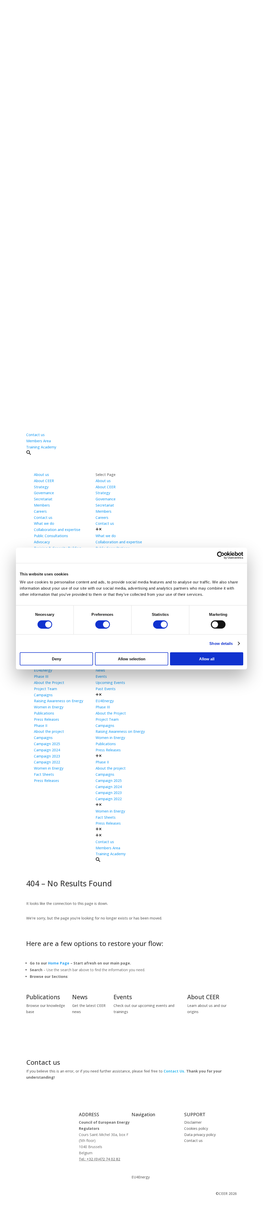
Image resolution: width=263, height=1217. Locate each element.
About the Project (49, 682)
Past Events (106, 688)
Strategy (41, 486)
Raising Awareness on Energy (58, 700)
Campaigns (43, 694)
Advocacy (42, 541)
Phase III (41, 676)
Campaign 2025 (47, 743)
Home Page (58, 963)
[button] (28, 453)
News (100, 670)
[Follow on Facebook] (51, 1195)
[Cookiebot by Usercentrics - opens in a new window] (220, 555)
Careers (40, 511)
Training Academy (41, 447)
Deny (56, 659)
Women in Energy (48, 707)
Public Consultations (51, 535)
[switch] (102, 624)
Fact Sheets (44, 774)
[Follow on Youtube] (61, 1195)
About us (139, 1122)
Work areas (141, 1141)
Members (42, 505)
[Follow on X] (30, 1195)
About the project (49, 731)
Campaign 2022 (47, 762)
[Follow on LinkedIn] (40, 1195)
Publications (44, 713)
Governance (44, 492)
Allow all (206, 659)
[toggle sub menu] (98, 529)
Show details (221, 643)
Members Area (38, 440)
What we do (142, 1132)
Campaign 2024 (47, 749)
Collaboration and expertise (57, 529)
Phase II (40, 725)
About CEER (44, 480)
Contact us (35, 434)
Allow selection (131, 659)
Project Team (45, 688)
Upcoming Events (110, 682)
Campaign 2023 (47, 756)
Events (101, 676)
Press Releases (46, 719)
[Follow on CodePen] (71, 1195)
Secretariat (43, 499)
